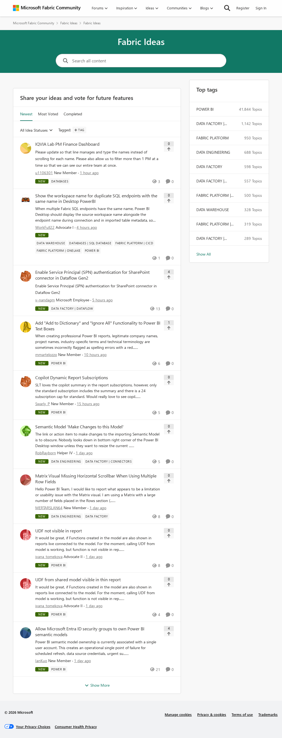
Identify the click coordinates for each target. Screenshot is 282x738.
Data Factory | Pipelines (210, 181)
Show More (100, 685)
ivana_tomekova (49, 556)
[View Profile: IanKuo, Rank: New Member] (25, 632)
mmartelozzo (46, 354)
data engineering (213, 152)
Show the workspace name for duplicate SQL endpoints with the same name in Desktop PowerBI (96, 198)
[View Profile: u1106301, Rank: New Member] (25, 148)
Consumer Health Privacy (76, 726)
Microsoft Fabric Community (33, 23)
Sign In (261, 8)
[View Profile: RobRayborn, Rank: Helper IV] (25, 430)
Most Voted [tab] (48, 113)
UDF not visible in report (58, 530)
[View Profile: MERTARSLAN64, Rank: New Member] (25, 479)
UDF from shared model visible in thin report (78, 579)
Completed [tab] (73, 113)
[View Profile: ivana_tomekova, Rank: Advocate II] (25, 534)
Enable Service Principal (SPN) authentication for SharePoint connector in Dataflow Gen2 (92, 275)
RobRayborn (45, 452)
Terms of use (242, 714)
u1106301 (44, 172)
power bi (205, 109)
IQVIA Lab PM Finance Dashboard (67, 144)
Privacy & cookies (211, 714)
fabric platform (212, 137)
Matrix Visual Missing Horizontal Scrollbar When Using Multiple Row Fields (95, 478)
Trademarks (268, 714)
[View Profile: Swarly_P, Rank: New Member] (25, 381)
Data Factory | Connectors (210, 123)
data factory (209, 166)
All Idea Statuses (34, 130)
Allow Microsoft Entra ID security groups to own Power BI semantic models (89, 631)
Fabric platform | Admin (213, 224)
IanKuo (41, 660)
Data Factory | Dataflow (210, 238)
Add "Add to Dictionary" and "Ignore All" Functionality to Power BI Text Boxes (97, 325)
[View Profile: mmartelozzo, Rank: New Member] (25, 327)
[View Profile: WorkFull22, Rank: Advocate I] (25, 199)
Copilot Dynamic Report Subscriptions (71, 377)
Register (243, 8)
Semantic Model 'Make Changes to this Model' (79, 426)
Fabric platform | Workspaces (213, 195)
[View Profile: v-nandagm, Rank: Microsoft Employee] (25, 276)
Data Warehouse (212, 209)
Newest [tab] (26, 113)
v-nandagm (45, 299)
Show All (203, 254)
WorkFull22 (45, 227)
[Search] (227, 8)
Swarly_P (42, 403)
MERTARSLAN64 (49, 507)
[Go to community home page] (47, 8)
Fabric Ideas (68, 23)
